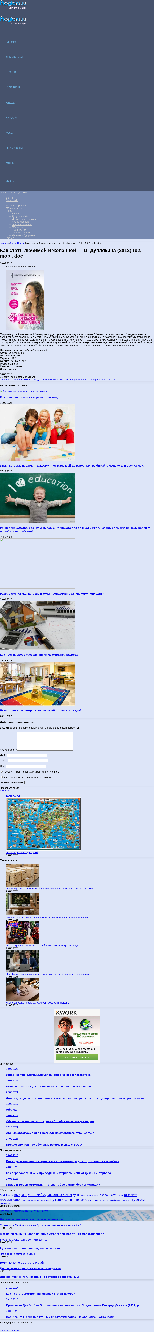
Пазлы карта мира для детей (22, 852)
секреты (97, 1200)
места (86, 1195)
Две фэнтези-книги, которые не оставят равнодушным (39, 1276)
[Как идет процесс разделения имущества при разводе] (37, 649)
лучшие (78, 1195)
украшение (5, 1203)
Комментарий (8, 749)
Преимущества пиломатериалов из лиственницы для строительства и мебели (49, 888)
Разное (10, 238)
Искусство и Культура (24, 219)
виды (3, 1195)
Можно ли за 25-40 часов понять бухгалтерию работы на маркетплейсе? (52, 1233)
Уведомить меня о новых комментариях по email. (31, 772)
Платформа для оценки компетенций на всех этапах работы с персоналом (47, 974)
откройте (130, 1195)
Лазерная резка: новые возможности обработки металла (37, 1002)
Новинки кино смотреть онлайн (22, 1262)
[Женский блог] (13, 8)
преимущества (10, 1199)
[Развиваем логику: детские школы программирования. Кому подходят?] (37, 588)
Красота (11, 117)
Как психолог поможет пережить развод (29, 397)
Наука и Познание (22, 224)
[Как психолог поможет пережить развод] (23, 391)
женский (35, 1194)
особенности (108, 1195)
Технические (19, 230)
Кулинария (13, 87)
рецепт (81, 1199)
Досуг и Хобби (20, 216)
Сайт (3, 766)
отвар (120, 1195)
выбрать (20, 1195)
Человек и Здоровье (23, 235)
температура (126, 1200)
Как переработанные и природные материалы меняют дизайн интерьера (47, 917)
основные (94, 1195)
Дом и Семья (14, 57)
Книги (9, 211)
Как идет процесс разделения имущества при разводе (39, 654)
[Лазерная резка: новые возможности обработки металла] (22, 1000)
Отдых (10, 163)
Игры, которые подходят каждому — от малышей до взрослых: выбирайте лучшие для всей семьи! (72, 465)
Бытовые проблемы (17, 205)
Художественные (21, 232)
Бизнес (16, 213)
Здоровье (12, 72)
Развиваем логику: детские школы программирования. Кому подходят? (52, 593)
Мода (9, 133)
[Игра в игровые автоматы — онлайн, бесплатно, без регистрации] (22, 943)
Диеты (10, 102)
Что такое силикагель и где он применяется (31, 1219)
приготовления (41, 1200)
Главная (4, 243)
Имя (3, 755)
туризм (138, 1199)
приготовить (26, 1200)
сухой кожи (114, 1200)
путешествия (63, 1199)
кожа (67, 1194)
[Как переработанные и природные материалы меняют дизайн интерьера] (22, 914)
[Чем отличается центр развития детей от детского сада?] (37, 704)
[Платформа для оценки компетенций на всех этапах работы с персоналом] (22, 971)
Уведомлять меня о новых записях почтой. (27, 777)
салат (89, 1200)
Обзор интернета (15, 208)
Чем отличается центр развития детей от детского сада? (41, 710)
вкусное (11, 1195)
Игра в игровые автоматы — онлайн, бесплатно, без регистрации (42, 945)
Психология (14, 148)
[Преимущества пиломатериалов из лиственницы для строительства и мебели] (22, 886)
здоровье (52, 1194)
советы (105, 1200)
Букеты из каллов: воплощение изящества (31, 1248)
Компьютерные (20, 221)
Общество (17, 227)
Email (4, 760)
